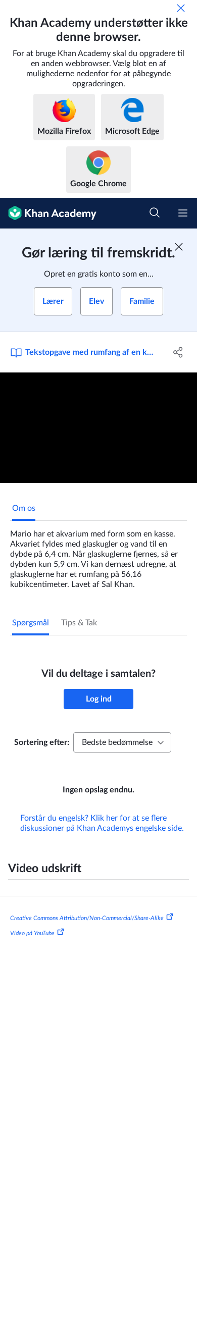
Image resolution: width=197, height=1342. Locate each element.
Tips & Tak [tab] (79, 623)
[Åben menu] (183, 213)
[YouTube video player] (98, 427)
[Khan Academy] (48, 213)
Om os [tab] (23, 508)
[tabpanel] (98, 555)
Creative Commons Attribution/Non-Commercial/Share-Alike (87, 918)
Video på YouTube (32, 933)
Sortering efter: (41, 742)
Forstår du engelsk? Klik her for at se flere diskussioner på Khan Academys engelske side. (102, 823)
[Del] (178, 352)
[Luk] (181, 8)
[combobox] (122, 742)
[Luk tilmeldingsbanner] (179, 247)
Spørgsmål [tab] (30, 623)
